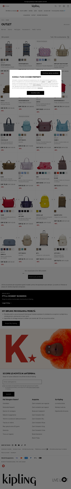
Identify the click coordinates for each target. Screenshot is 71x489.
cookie (49, 81)
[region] (35, 84)
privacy (43, 81)
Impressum (40, 88)
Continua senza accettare (50, 73)
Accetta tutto (35, 93)
